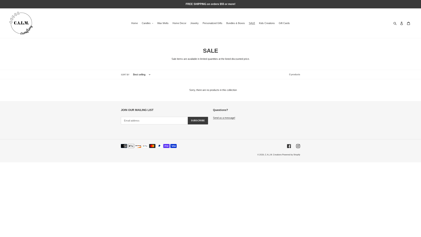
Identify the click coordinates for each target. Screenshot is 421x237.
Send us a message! (224, 117)
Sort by (125, 75)
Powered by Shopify (291, 155)
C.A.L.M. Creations (273, 155)
